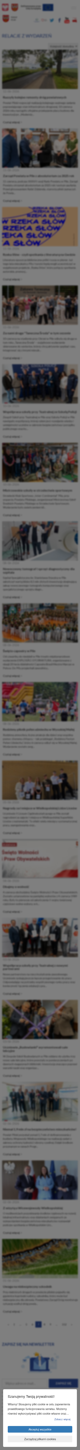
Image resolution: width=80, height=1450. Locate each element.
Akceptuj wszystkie (40, 1429)
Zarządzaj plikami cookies (40, 1439)
